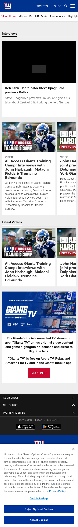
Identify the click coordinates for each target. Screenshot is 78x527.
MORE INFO (39, 373)
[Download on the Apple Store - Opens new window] (25, 427)
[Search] (65, 6)
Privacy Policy (24, 491)
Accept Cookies (39, 519)
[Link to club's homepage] (7, 5)
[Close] (73, 449)
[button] (39, 71)
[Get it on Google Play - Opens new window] (51, 428)
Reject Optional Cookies (39, 509)
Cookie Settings (39, 498)
